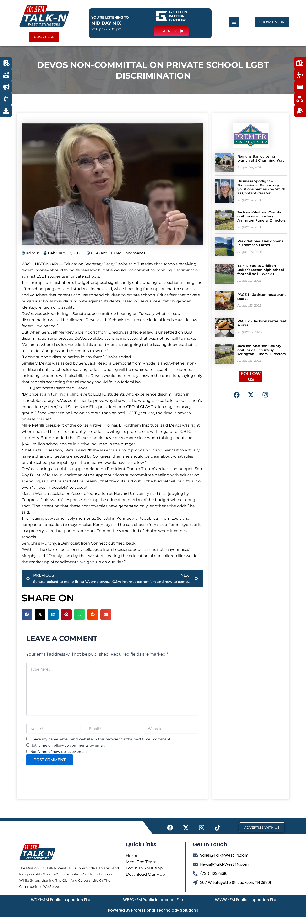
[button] (27, 614)
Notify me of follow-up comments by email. (67, 745)
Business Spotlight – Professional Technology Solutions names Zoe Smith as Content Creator (261, 187)
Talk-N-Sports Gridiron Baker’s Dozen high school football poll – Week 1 (260, 270)
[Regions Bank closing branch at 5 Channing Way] (224, 162)
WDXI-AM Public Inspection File (60, 899)
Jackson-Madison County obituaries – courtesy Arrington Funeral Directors (261, 216)
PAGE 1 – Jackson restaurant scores (261, 296)
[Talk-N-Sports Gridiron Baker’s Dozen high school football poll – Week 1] (224, 273)
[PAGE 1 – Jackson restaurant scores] (224, 300)
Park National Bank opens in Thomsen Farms (260, 243)
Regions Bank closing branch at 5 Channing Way (260, 158)
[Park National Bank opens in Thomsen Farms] (224, 246)
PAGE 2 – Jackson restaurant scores (262, 323)
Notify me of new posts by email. (58, 751)
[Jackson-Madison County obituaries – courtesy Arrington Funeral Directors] (224, 220)
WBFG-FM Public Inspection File (153, 899)
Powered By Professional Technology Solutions (153, 910)
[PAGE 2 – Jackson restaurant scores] (224, 327)
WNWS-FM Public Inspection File (245, 899)
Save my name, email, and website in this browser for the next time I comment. (102, 739)
